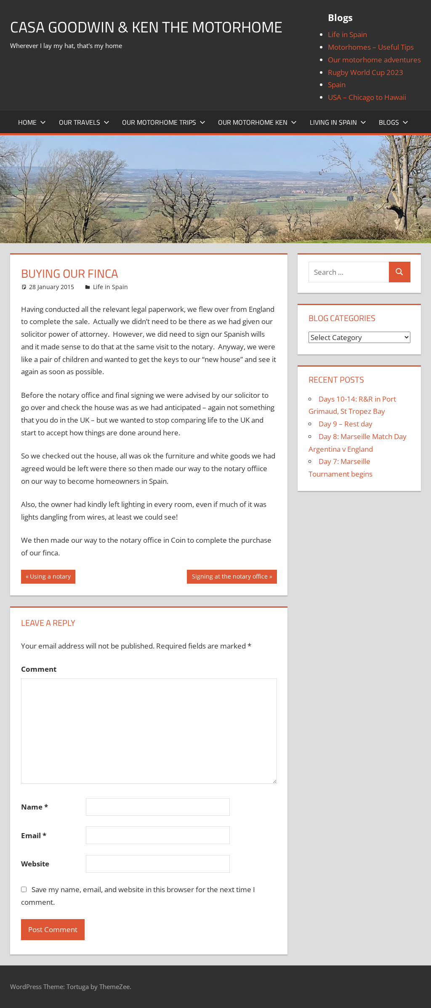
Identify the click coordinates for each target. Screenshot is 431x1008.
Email (33, 835)
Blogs (389, 122)
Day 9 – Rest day (345, 424)
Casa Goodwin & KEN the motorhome (146, 26)
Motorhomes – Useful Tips (371, 47)
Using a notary (50, 578)
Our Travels (79, 122)
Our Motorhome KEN (252, 122)
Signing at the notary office (230, 578)
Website (35, 864)
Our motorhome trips (159, 122)
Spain (337, 84)
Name (34, 807)
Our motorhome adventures (374, 59)
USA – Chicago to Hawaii (367, 97)
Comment (38, 669)
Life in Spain (347, 34)
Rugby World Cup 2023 (365, 72)
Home (27, 122)
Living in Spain (333, 122)
